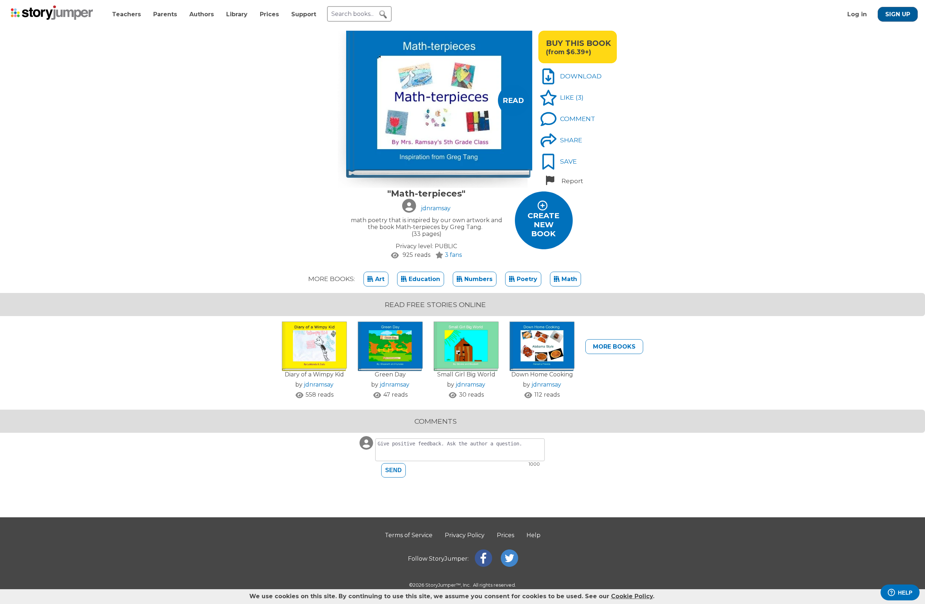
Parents (165, 14)
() (580, 97)
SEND (393, 470)
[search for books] (383, 14)
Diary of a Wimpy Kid (314, 374)
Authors (201, 14)
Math (568, 279)
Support (303, 14)
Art (378, 279)
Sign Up (897, 14)
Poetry (526, 279)
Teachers (126, 14)
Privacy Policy (465, 535)
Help (533, 535)
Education (423, 279)
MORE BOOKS (614, 346)
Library (237, 14)
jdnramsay (319, 384)
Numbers (477, 279)
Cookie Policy (632, 596)
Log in (857, 14)
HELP (905, 593)
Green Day (390, 374)
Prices (269, 14)
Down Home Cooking (542, 374)
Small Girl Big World (466, 374)
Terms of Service (409, 535)
